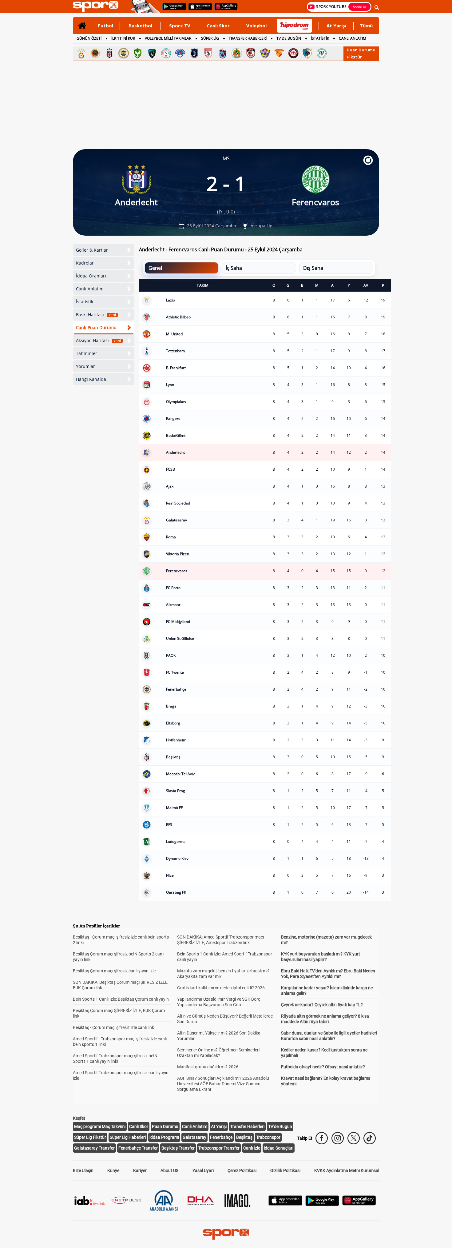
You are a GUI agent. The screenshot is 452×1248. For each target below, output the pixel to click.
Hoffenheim (176, 740)
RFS (169, 824)
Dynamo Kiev (177, 858)
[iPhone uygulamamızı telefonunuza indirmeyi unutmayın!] (198, 9)
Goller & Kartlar (92, 250)
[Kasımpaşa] (180, 53)
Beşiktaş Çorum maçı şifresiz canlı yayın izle (114, 970)
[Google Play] (322, 1204)
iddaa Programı (164, 1137)
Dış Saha (313, 268)
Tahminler (86, 353)
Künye (113, 1170)
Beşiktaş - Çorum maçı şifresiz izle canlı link (113, 1027)
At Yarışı (336, 25)
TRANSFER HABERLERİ (248, 38)
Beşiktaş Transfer (178, 1148)
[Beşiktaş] (109, 53)
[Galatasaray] (81, 53)
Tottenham (175, 350)
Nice (170, 875)
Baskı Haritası (96, 314)
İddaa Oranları (91, 276)
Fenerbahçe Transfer (138, 1148)
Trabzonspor (268, 1137)
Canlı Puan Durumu (96, 327)
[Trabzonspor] (222, 53)
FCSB (170, 469)
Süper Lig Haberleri (128, 1137)
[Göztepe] (279, 53)
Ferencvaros (176, 570)
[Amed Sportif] (138, 53)
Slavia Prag (175, 790)
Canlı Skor (218, 25)
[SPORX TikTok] (369, 1138)
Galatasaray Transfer (94, 1148)
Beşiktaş (173, 757)
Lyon (170, 384)
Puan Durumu (361, 50)
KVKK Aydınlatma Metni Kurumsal (346, 1170)
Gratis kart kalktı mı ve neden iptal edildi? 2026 (221, 987)
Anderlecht (175, 452)
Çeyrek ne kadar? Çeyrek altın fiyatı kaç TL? (322, 1004)
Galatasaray (176, 520)
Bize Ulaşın (83, 1170)
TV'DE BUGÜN (288, 38)
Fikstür (354, 57)
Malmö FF (174, 807)
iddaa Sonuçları (278, 1148)
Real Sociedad (178, 503)
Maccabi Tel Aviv (180, 773)
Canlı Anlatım (90, 289)
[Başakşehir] (194, 53)
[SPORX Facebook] (321, 1138)
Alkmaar (173, 604)
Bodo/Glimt (175, 435)
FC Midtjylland (178, 621)
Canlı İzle (251, 1148)
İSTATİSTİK (320, 38)
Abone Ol (359, 7)
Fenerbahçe (176, 689)
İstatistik (84, 302)
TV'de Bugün (280, 1126)
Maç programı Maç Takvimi (99, 1126)
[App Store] (285, 1204)
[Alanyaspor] (237, 53)
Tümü (366, 25)
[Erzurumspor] (307, 53)
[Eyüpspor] (265, 53)
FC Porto (173, 587)
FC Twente (175, 672)
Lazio (170, 300)
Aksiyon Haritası (98, 340)
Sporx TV (179, 25)
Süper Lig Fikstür (90, 1137)
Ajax (169, 486)
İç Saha (234, 268)
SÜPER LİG (210, 38)
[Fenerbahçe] (123, 53)
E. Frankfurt (176, 367)
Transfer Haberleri (247, 1126)
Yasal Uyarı (203, 1170)
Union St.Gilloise (180, 638)
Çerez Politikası (242, 1170)
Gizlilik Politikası (285, 1170)
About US (169, 1170)
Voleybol (256, 25)
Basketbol (140, 25)
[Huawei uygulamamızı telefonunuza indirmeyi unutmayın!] (224, 9)
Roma (171, 537)
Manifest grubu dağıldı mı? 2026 (207, 1066)
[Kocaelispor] (152, 53)
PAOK (171, 655)
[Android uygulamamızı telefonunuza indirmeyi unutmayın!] (172, 9)
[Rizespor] (166, 53)
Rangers (173, 418)
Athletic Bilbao (178, 317)
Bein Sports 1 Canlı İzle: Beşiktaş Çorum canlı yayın (121, 999)
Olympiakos (176, 401)
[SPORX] (226, 1234)
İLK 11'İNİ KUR (123, 38)
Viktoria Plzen (177, 553)
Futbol (105, 25)
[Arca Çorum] (293, 53)
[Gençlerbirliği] (95, 53)
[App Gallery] (359, 1204)
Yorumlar (85, 366)
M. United (174, 334)
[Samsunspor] (208, 53)
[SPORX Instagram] (337, 1138)
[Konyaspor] (321, 53)
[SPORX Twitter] (353, 1138)
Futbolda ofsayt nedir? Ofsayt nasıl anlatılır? (323, 1066)
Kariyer (140, 1170)
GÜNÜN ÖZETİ (89, 38)
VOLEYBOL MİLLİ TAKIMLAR (168, 38)
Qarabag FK (176, 892)
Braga (171, 706)
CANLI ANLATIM (352, 38)
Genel (155, 268)
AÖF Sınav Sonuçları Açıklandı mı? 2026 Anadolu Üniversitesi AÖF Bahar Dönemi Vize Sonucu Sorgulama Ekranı (223, 1084)
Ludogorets (175, 841)
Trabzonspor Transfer (219, 1148)
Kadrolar (85, 263)
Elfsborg (173, 723)
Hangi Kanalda (91, 379)
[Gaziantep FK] (251, 53)
